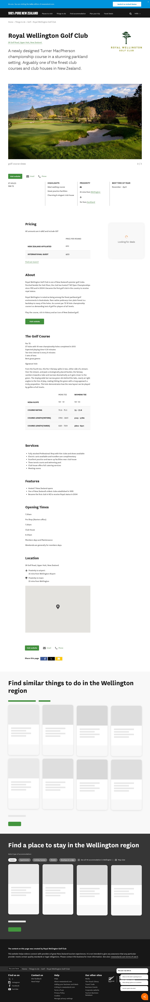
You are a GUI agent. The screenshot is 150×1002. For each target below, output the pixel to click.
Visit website (15, 176)
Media (87, 929)
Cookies (57, 946)
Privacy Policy (59, 943)
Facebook (15, 936)
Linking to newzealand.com (64, 937)
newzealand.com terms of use (124, 907)
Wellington (95, 192)
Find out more (32, 262)
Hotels (12, 807)
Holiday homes (39, 807)
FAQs (56, 929)
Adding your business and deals (66, 934)
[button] (47, 14)
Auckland (91, 202)
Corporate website (92, 940)
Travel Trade (90, 934)
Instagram (16, 932)
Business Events (91, 937)
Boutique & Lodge (67, 807)
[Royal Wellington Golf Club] (126, 41)
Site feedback (36, 929)
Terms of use (59, 940)
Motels (53, 807)
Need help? (35, 932)
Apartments (24, 807)
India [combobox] (137, 14)
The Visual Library (92, 932)
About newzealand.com (63, 932)
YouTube (15, 939)
